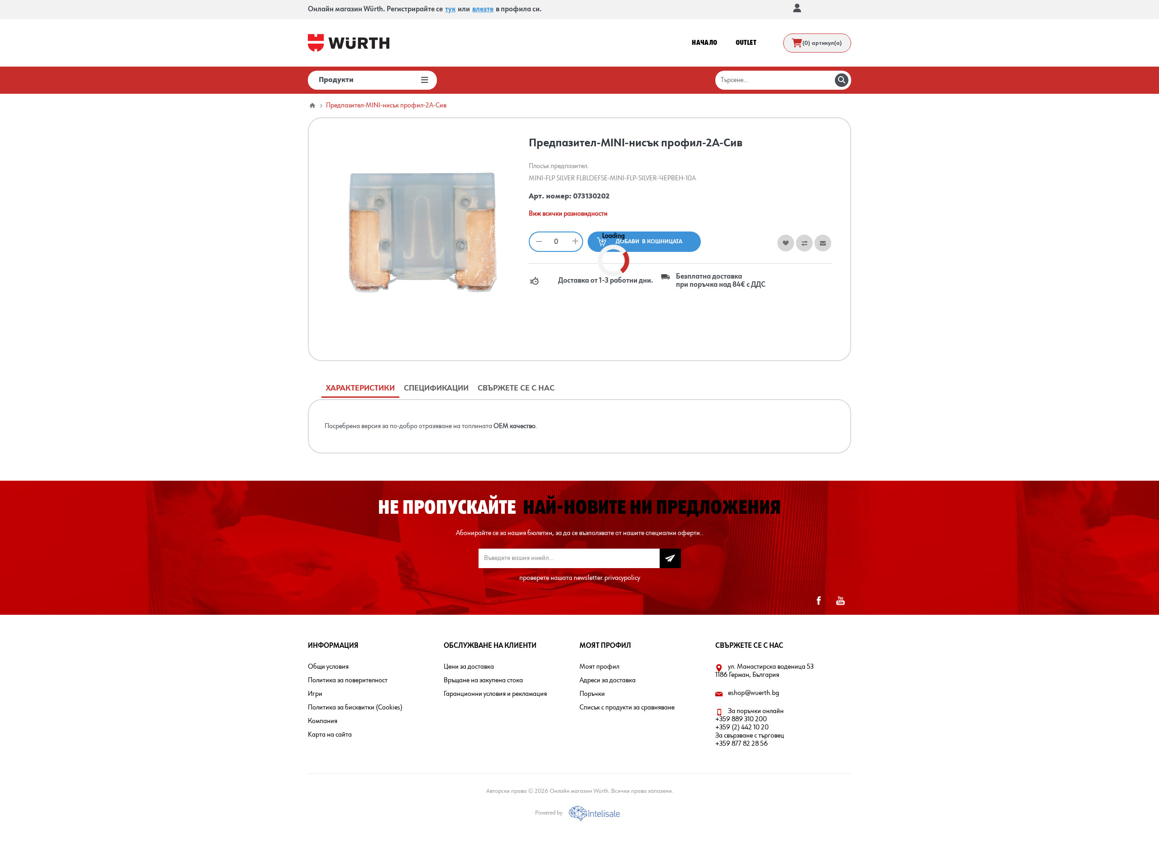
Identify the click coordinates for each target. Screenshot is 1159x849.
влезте (482, 9)
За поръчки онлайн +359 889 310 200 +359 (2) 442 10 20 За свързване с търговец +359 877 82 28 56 (749, 728)
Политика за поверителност (348, 680)
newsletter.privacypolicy (607, 578)
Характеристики (360, 388)
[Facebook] (818, 600)
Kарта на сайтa (330, 734)
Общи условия (328, 667)
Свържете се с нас (516, 388)
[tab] (360, 388)
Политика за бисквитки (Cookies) (355, 707)
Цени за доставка (469, 667)
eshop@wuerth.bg (753, 693)
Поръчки (592, 694)
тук (450, 9)
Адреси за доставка (608, 680)
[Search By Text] (841, 80)
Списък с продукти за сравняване (627, 707)
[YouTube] (840, 600)
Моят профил (599, 667)
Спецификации (436, 388)
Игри (315, 694)
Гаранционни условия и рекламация (495, 694)
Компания (322, 721)
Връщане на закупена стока (483, 680)
